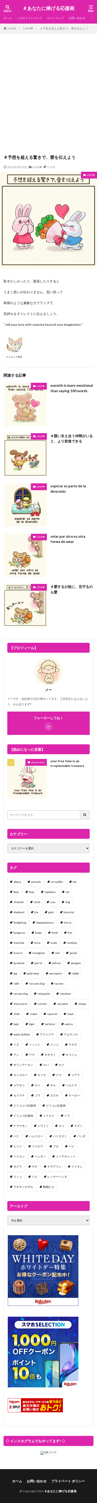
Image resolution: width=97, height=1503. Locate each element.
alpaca (17, 882)
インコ (54, 1044)
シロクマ (71, 1085)
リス (34, 1176)
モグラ (17, 1166)
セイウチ (19, 1095)
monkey (72, 943)
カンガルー (20, 1075)
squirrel (52, 1014)
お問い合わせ (77, 18)
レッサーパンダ (57, 1176)
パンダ (81, 1136)
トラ (67, 1115)
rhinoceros (20, 1004)
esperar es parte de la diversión (68, 488)
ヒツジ (17, 1146)
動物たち (48, 1187)
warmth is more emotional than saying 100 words (71, 388)
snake (33, 1014)
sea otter (62, 1004)
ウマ (32, 1054)
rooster (42, 1004)
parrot (38, 963)
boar (32, 892)
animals (36, 882)
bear (16, 892)
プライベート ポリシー (68, 1481)
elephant (18, 912)
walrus (69, 1024)
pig (15, 973)
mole (53, 943)
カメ (61, 1065)
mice (37, 943)
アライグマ (47, 1034)
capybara (50, 892)
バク (16, 1136)
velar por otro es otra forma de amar (67, 539)
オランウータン (23, 1065)
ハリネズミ (60, 1136)
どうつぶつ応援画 (24, 1105)
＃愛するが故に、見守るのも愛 (71, 589)
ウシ (16, 1054)
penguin (76, 963)
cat (67, 892)
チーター (74, 1095)
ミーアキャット (66, 1156)
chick (37, 902)
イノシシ (34, 1044)
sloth (16, 1014)
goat (51, 912)
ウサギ (51, 167)
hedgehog (19, 922)
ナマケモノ (20, 1126)
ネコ (61, 1126)
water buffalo (21, 1034)
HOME (12, 28)
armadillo (57, 882)
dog (67, 902)
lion (70, 932)
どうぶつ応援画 (23, 1115)
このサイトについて (29, 18)
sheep (82, 1004)
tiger (32, 1024)
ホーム (8, 18)
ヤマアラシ (54, 1166)
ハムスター (36, 1136)
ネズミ (78, 1126)
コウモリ (19, 1085)
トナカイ (48, 1115)
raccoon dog (36, 983)
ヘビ (71, 1146)
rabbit (75, 973)
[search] (85, 814)
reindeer (65, 993)
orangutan (38, 953)
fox (36, 912)
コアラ (75, 1075)
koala (38, 932)
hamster (69, 912)
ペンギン (40, 1156)
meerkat (18, 943)
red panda (43, 993)
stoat (70, 1014)
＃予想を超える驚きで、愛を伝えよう (64, 28)
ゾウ (37, 1095)
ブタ (56, 1146)
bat (75, 882)
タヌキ (54, 1095)
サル (53, 1085)
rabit (16, 983)
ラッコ (17, 1176)
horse (67, 922)
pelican (56, 963)
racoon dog (20, 993)
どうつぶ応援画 (56, 1105)
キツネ (41, 1075)
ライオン (77, 1166)
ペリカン (19, 1156)
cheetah (18, 902)
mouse (17, 953)
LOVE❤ (28, 28)
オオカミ (50, 1054)
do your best (37, 762)
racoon (58, 983)
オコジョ (71, 1054)
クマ (58, 1075)
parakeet (18, 963)
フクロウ (37, 1146)
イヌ (16, 1044)
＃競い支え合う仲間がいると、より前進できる (71, 438)
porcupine (55, 973)
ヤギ (34, 1166)
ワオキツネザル (23, 1187)
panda (73, 953)
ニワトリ (43, 1126)
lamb (55, 932)
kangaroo (19, 932)
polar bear (33, 973)
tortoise (50, 1024)
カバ (46, 1065)
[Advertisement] (48, 96)
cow (52, 902)
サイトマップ (55, 18)
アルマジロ (71, 1034)
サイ (37, 1085)
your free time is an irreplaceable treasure (67, 763)
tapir (16, 1024)
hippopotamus (45, 922)
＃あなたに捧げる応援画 (48, 8)
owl (57, 953)
